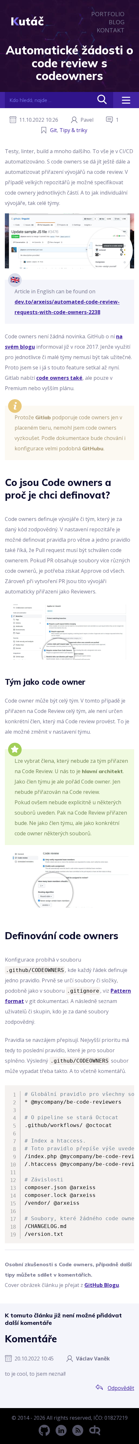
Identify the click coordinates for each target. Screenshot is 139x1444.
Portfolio (107, 14)
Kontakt (110, 30)
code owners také (59, 377)
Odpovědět (121, 1388)
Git (53, 130)
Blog (116, 22)
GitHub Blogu (101, 1285)
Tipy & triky (73, 130)
